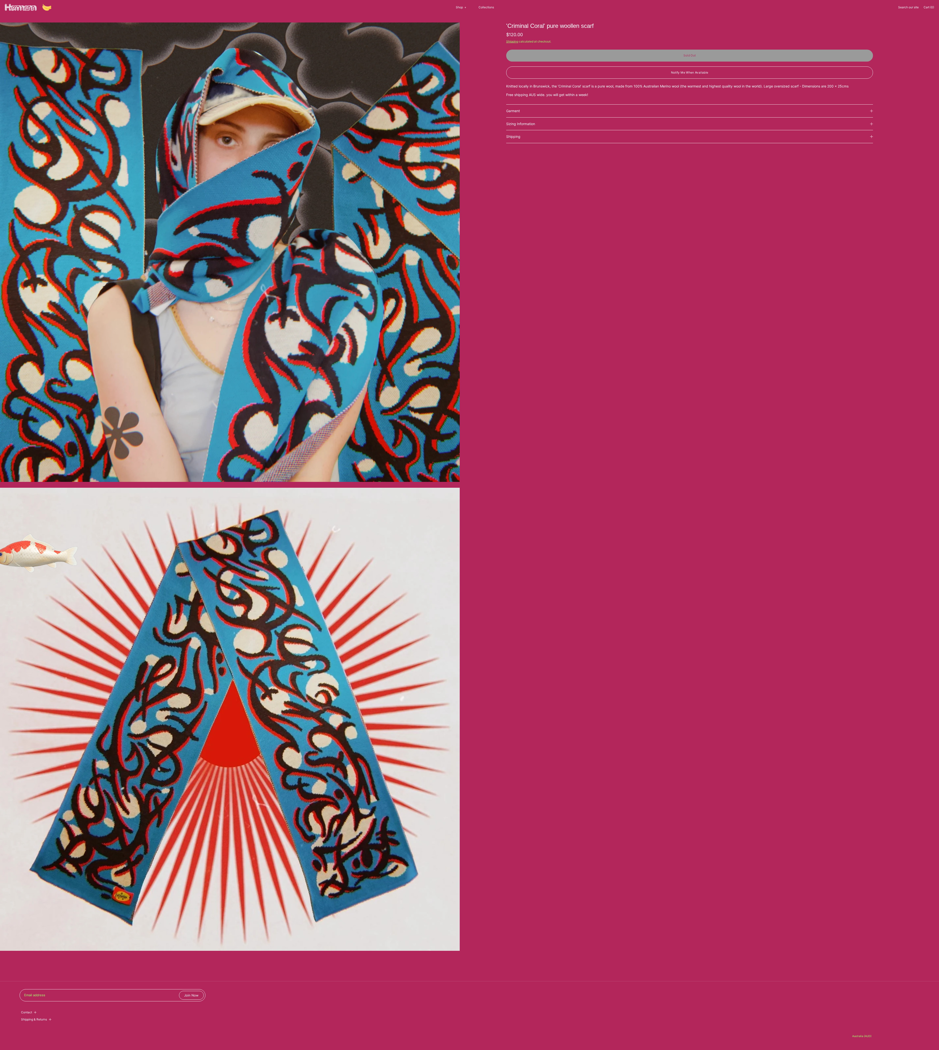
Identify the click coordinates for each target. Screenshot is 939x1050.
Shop (461, 7)
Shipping (512, 41)
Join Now (191, 995)
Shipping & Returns (34, 1019)
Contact (26, 1012)
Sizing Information (520, 124)
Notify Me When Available (689, 72)
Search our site (908, 7)
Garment (513, 111)
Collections (486, 7)
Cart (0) (929, 7)
